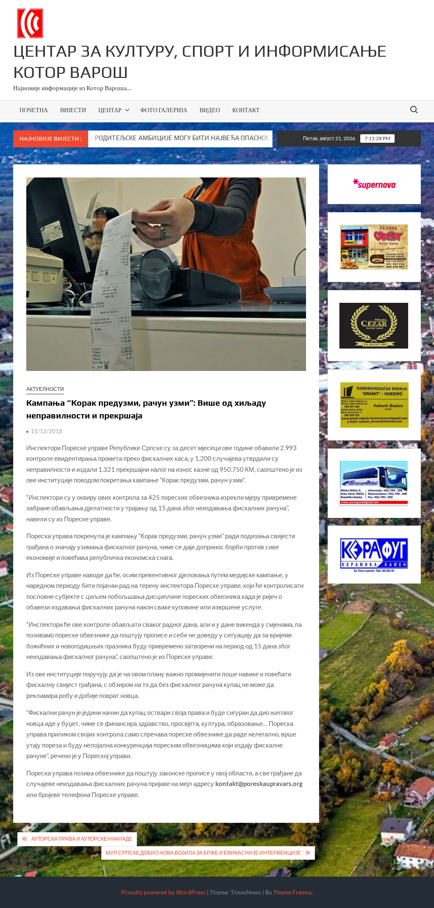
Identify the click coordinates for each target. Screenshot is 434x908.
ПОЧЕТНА (33, 110)
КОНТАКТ (246, 110)
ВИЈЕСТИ (73, 110)
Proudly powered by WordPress (163, 892)
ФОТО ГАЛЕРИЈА (163, 110)
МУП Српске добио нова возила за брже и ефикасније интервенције (203, 853)
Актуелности (45, 389)
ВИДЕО (210, 110)
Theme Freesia (292, 892)
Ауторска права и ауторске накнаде (81, 839)
